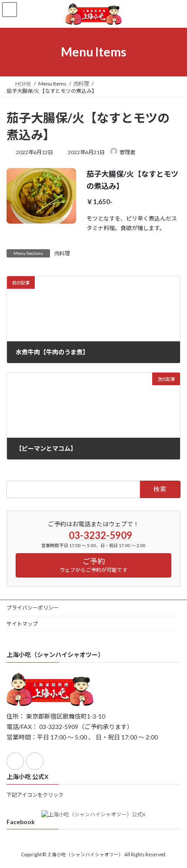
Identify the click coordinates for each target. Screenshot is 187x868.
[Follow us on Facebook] (15, 761)
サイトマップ (22, 623)
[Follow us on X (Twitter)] (34, 761)
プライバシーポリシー (33, 607)
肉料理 (62, 253)
